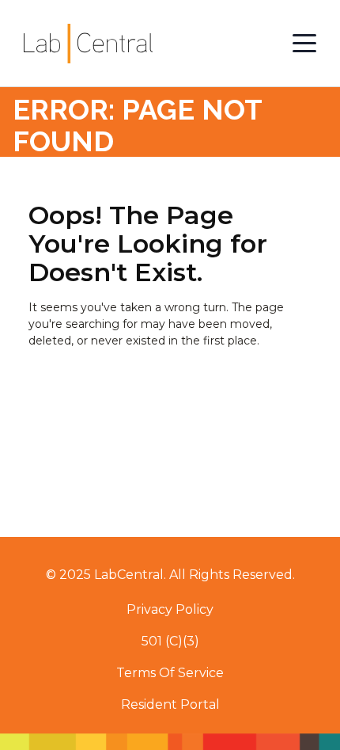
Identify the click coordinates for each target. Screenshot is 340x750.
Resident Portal (170, 704)
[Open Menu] (304, 43)
